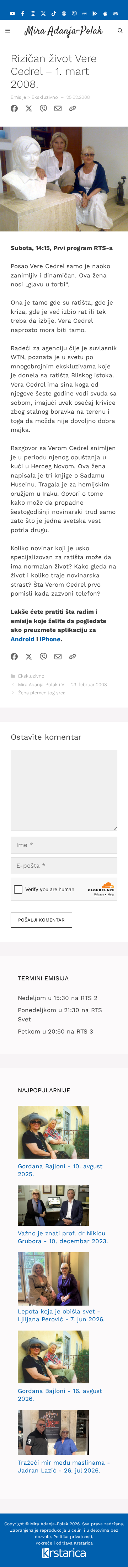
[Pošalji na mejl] (58, 109)
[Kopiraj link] (72, 109)
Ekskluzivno (45, 97)
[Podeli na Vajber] (43, 109)
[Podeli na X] (28, 109)
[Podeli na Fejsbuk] (14, 109)
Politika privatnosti (72, 1536)
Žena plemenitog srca (41, 692)
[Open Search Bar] (120, 30)
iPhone (50, 639)
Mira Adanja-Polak (64, 31)
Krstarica (83, 1543)
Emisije (18, 97)
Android (22, 639)
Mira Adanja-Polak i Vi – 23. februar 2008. (63, 684)
